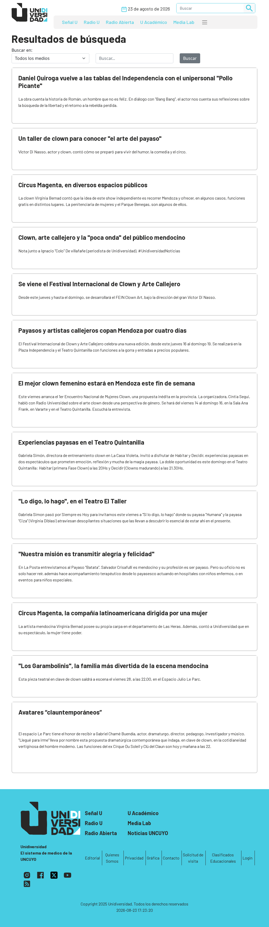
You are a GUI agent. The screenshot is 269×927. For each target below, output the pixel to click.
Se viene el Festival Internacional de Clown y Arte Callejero (99, 284)
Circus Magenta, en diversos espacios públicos (82, 185)
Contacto (171, 857)
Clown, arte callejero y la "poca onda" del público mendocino (101, 237)
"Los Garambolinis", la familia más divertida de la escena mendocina (113, 665)
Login (247, 857)
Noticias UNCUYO (148, 833)
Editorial (92, 857)
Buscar (190, 58)
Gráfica (153, 857)
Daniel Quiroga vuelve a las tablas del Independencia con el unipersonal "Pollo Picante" (125, 81)
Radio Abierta (120, 22)
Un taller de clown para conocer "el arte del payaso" (90, 138)
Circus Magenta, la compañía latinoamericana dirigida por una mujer (113, 613)
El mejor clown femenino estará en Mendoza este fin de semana (106, 383)
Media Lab (183, 22)
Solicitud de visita (193, 857)
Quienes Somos (112, 857)
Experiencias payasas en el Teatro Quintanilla (81, 442)
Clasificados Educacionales (223, 857)
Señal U (69, 22)
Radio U (92, 22)
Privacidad (134, 857)
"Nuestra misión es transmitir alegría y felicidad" (86, 554)
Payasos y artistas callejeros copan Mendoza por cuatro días (102, 330)
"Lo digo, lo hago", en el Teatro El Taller (72, 501)
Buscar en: (22, 50)
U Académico (153, 22)
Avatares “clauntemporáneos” (60, 712)
